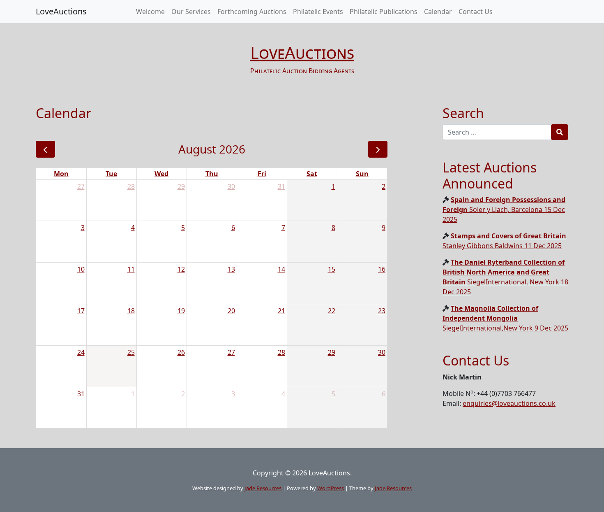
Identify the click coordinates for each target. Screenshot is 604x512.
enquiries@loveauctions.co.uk (509, 403)
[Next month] (377, 149)
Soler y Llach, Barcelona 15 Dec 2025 (504, 209)
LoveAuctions (61, 11)
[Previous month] (45, 149)
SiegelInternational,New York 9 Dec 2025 (505, 318)
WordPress (330, 488)
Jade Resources (262, 488)
